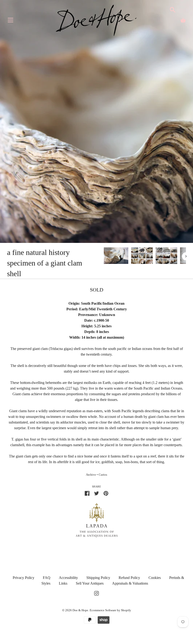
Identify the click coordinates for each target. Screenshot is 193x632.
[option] (116, 256)
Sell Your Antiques (90, 583)
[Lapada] (96, 520)
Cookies (155, 578)
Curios (103, 474)
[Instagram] (96, 593)
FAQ (46, 578)
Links (63, 583)
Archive (91, 474)
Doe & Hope (80, 610)
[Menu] (10, 21)
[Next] (186, 256)
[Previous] (103, 256)
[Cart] (183, 20)
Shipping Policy (98, 578)
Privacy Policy (23, 578)
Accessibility (68, 578)
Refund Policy (129, 578)
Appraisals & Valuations (130, 583)
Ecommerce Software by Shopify (110, 610)
